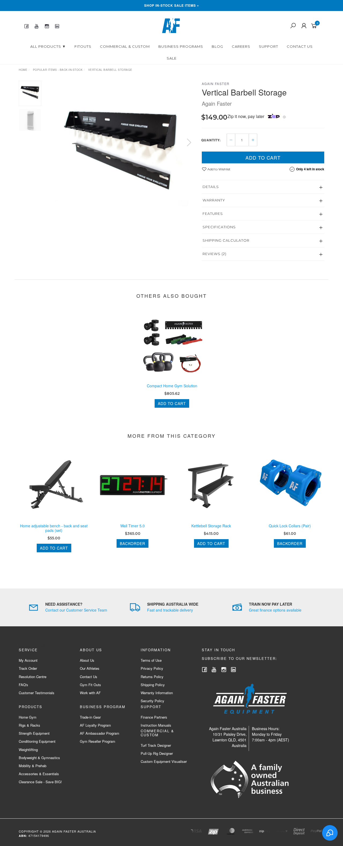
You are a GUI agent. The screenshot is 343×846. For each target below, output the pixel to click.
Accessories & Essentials (39, 773)
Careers (241, 46)
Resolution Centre (32, 676)
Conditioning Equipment (37, 741)
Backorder (132, 543)
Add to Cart (263, 157)
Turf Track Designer (156, 745)
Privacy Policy (152, 668)
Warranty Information (157, 692)
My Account (28, 660)
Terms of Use (151, 660)
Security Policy (152, 700)
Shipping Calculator (226, 240)
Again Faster (216, 83)
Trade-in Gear (90, 717)
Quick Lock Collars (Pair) (290, 525)
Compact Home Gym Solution (172, 385)
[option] (121, 148)
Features (213, 213)
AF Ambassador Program (99, 733)
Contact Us (300, 46)
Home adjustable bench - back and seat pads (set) (54, 528)
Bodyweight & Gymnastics (39, 757)
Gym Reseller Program (97, 741)
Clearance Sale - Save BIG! (40, 781)
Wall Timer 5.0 (132, 525)
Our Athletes (89, 668)
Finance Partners (154, 717)
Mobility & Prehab (32, 765)
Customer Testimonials (36, 692)
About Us (87, 660)
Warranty (214, 200)
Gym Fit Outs (90, 684)
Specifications (219, 227)
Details (211, 187)
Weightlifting (28, 749)
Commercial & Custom (125, 46)
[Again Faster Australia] (171, 25)
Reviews (214, 254)
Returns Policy (152, 676)
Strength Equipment (34, 733)
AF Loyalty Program (95, 725)
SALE (172, 58)
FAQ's (23, 684)
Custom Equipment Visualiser (164, 761)
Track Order (28, 668)
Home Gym (27, 717)
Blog (217, 46)
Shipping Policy (153, 684)
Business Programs (180, 46)
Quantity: (211, 140)
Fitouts (82, 46)
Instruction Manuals (156, 725)
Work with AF (90, 692)
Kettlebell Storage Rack (211, 525)
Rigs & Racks (29, 725)
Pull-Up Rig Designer (157, 753)
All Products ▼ (48, 46)
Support (268, 46)
